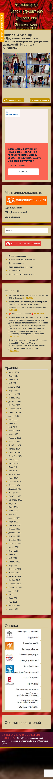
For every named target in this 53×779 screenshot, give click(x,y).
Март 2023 (13, 522)
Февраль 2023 (14, 525)
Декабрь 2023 (14, 489)
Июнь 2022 (13, 554)
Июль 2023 (13, 507)
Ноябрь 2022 (14, 536)
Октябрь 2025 (14, 408)
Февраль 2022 (14, 569)
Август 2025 (13, 416)
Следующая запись (38, 100)
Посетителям (14, 270)
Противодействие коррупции (21, 267)
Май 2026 (12, 383)
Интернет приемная (17, 256)
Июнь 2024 (13, 467)
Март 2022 (13, 565)
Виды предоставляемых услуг (21, 274)
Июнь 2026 (13, 379)
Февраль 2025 (14, 438)
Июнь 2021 (13, 598)
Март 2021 (13, 609)
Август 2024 (13, 459)
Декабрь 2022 (14, 532)
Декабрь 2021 (14, 576)
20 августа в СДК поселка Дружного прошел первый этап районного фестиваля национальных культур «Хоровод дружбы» (27, 304)
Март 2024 (13, 478)
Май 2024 (12, 471)
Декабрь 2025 (14, 401)
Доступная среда (16, 263)
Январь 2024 (14, 485)
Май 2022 (12, 558)
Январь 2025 (14, 441)
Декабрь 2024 (14, 445)
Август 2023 (13, 503)
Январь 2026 (14, 398)
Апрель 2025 (14, 430)
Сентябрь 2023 (15, 500)
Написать (23, 172)
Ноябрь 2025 (14, 405)
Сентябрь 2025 (15, 412)
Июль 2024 (13, 463)
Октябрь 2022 (14, 540)
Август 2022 (13, 547)
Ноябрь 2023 (14, 492)
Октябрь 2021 (14, 583)
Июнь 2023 (13, 511)
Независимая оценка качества (21, 259)
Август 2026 (13, 372)
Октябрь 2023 (14, 496)
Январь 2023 (14, 529)
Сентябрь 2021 (15, 587)
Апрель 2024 (14, 474)
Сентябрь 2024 (15, 456)
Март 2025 (13, 434)
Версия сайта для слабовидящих (25, 243)
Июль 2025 (13, 419)
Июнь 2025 (13, 423)
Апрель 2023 (14, 518)
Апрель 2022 (14, 562)
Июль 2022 (13, 551)
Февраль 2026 (14, 394)
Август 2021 (13, 591)
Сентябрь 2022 (15, 543)
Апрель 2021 (14, 605)
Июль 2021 (13, 594)
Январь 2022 (14, 572)
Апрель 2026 (14, 387)
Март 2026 (13, 390)
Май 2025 (12, 427)
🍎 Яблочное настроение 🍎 (20, 313)
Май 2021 (12, 602)
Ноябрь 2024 (14, 449)
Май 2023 (12, 514)
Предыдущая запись (15, 100)
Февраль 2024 (14, 481)
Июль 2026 (13, 376)
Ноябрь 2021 (14, 580)
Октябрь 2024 (14, 452)
